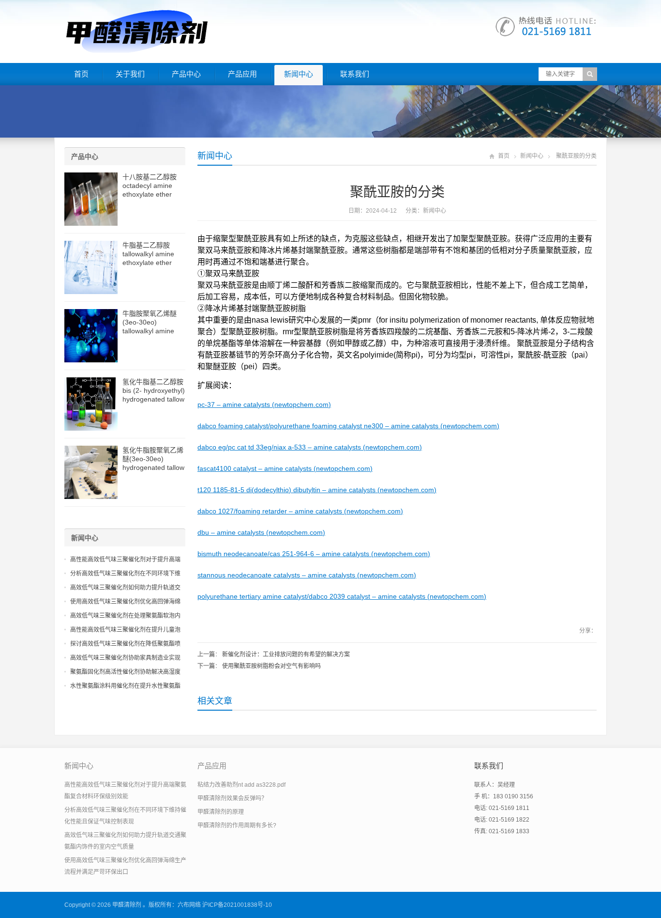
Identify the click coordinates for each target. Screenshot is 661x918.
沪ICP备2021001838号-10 (237, 905)
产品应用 (242, 74)
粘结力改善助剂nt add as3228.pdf (241, 784)
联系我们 (354, 74)
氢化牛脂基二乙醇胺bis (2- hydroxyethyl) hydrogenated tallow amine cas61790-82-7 (153, 399)
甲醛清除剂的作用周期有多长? (236, 825)
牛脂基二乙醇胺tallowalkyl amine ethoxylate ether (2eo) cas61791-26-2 (152, 262)
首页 (81, 74)
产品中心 (186, 74)
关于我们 (130, 74)
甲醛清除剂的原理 (220, 812)
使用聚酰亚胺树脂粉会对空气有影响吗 (271, 666)
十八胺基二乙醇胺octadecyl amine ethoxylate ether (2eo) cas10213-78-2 (152, 194)
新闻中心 (298, 74)
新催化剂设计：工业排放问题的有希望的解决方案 (286, 654)
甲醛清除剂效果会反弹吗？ (232, 798)
